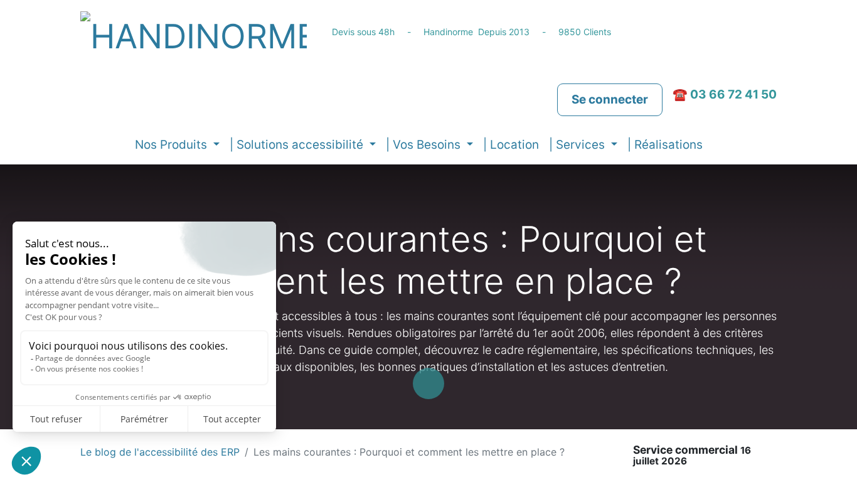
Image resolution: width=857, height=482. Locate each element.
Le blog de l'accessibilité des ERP (160, 452)
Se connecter (610, 99)
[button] (717, 145)
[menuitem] (511, 145)
